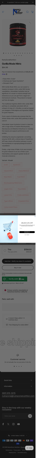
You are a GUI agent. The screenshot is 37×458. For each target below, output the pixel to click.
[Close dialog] (35, 216)
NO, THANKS (27, 234)
